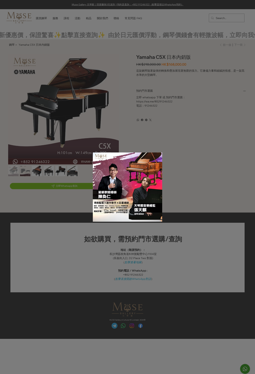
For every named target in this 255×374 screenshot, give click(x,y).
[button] (154, 159)
